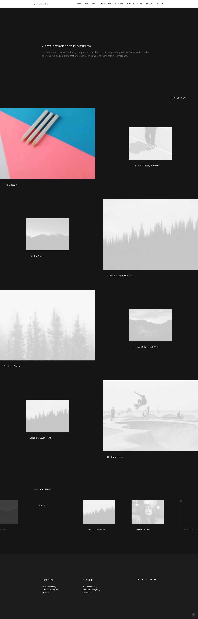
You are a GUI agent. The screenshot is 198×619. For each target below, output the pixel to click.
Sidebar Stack (37, 256)
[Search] (158, 4)
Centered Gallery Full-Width (147, 165)
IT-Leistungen (105, 4)
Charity (149, 4)
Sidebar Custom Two (40, 437)
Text (79, 4)
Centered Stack (115, 457)
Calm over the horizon (96, 529)
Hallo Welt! (42, 505)
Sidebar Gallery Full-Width (146, 347)
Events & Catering (134, 4)
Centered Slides (12, 366)
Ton (93, 4)
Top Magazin (10, 184)
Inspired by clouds (143, 529)
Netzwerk (119, 4)
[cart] (162, 4)
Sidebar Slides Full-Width (119, 275)
